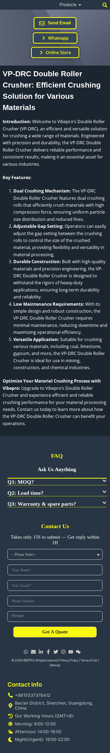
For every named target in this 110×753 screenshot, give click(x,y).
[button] (57, 482)
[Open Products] (80, 5)
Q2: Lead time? (25, 493)
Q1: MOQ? (20, 482)
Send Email (59, 23)
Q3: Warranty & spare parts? (41, 504)
